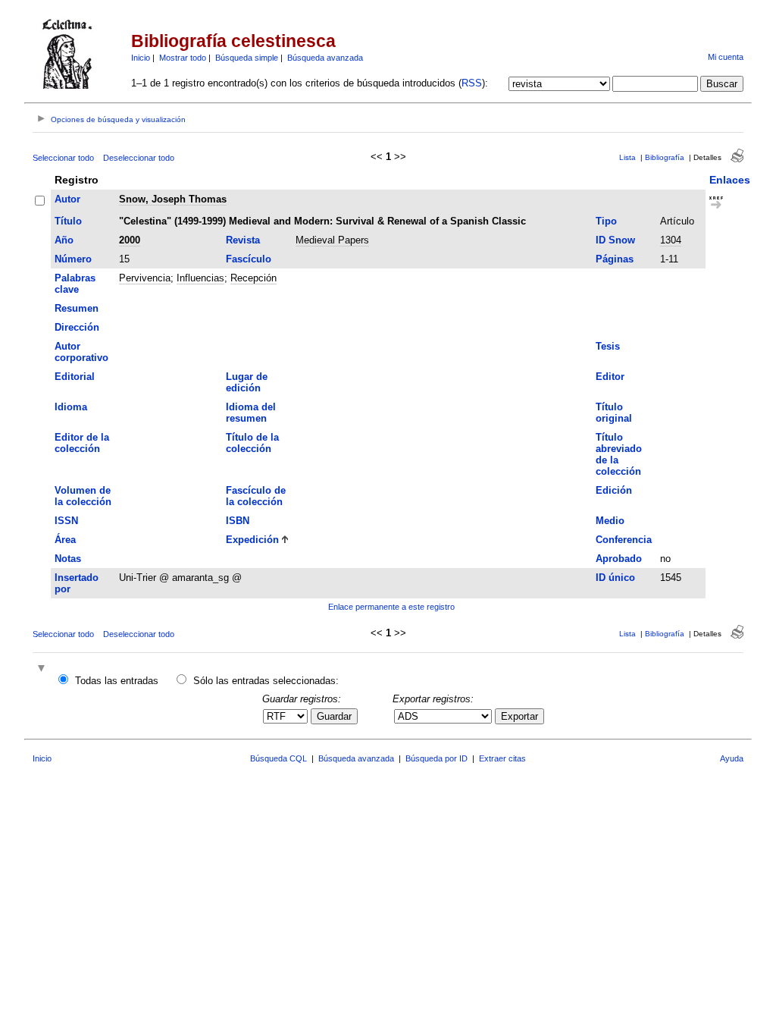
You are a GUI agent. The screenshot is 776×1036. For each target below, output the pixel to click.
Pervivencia (145, 278)
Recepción (253, 278)
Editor (610, 376)
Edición (614, 490)
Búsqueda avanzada (325, 57)
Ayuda (731, 758)
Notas (68, 558)
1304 (670, 240)
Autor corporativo (81, 352)
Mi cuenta (725, 56)
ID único (615, 577)
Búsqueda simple (246, 57)
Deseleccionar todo (138, 157)
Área (65, 539)
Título (68, 221)
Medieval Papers (332, 240)
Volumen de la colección (83, 496)
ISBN (237, 520)
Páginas (615, 259)
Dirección (77, 327)
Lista (627, 157)
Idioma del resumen (251, 412)
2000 (129, 240)
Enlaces (729, 180)
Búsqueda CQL (278, 758)
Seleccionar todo (63, 157)
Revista (243, 240)
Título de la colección (252, 443)
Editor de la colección (82, 443)
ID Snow (615, 240)
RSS (472, 83)
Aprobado (619, 558)
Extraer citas (502, 758)
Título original (614, 412)
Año (64, 240)
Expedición (252, 539)
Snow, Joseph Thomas (173, 199)
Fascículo (248, 259)
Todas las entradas (116, 680)
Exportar (519, 716)
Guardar (334, 716)
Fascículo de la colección (256, 496)
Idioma (71, 407)
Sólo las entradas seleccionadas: (266, 680)
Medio (610, 520)
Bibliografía (664, 157)
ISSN (66, 520)
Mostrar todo (182, 57)
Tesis (608, 346)
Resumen (77, 308)
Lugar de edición (247, 382)
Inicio (140, 57)
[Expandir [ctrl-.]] (43, 669)
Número (73, 259)
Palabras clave (75, 283)
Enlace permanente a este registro (391, 606)
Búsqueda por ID (436, 758)
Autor (67, 199)
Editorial (75, 376)
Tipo (606, 221)
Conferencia (624, 539)
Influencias (200, 278)
